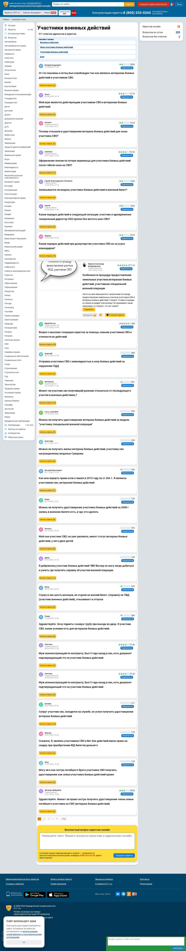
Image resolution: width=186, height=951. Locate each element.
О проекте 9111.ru (103, 884)
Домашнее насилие (14, 119)
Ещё (42, 57)
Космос (8, 206)
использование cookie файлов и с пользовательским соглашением (24, 934)
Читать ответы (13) (47, 256)
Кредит (8, 214)
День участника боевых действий (56, 47)
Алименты (9, 54)
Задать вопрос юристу (61, 879)
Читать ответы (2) (47, 85)
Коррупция (10, 202)
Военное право (12, 90)
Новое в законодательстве (17, 271)
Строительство (12, 372)
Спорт (7, 364)
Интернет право (12, 182)
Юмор (7, 417)
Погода (8, 303)
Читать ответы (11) (47, 578)
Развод (8, 332)
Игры (7, 159)
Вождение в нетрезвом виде (18, 94)
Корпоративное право (15, 198)
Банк (7, 74)
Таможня (9, 380)
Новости (9, 275)
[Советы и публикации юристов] (6, 4)
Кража (8, 210)
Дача (7, 106)
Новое (50, 12)
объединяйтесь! (34, 3)
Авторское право (13, 50)
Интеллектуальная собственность (14, 176)
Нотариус (9, 279)
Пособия (9, 311)
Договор (9, 110)
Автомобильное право (15, 46)
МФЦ (7, 251)
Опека (7, 295)
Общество (9, 291)
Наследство (10, 259)
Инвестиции (10, 171)
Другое (8, 123)
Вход (179, 4)
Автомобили (10, 42)
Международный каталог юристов (22, 879)
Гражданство (11, 102)
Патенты (9, 299)
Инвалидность (11, 167)
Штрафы (9, 405)
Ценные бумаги (12, 401)
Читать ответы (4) (47, 114)
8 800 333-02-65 (87, 855)
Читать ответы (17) (47, 173)
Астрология (10, 70)
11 (57, 819)
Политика (9, 307)
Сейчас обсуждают (32, 12)
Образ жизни (11, 283)
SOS (73, 12)
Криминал (9, 218)
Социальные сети (13, 360)
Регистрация (146, 884)
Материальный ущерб (15, 230)
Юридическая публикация (17, 421)
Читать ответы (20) (47, 344)
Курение (8, 226)
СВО (7, 344)
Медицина (9, 234)
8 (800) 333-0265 (137, 13)
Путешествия (11, 328)
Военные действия (49, 42)
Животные (10, 135)
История (9, 186)
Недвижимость (12, 263)
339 (178, 32)
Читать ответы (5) (47, 144)
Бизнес (8, 82)
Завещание (10, 143)
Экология (9, 409)
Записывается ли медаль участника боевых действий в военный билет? (83, 189)
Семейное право (12, 352)
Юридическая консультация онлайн (30, 6)
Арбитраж (9, 62)
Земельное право (13, 155)
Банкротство (11, 78)
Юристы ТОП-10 (12, 12)
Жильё (8, 139)
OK (24, 942)
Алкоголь (9, 58)
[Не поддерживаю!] (100, 315)
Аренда (8, 66)
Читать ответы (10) (47, 403)
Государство (11, 98)
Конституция (11, 194)
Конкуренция (11, 190)
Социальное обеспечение (17, 356)
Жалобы (9, 131)
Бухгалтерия (10, 86)
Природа (9, 324)
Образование (11, 287)
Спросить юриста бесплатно (153, 4)
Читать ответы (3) (47, 665)
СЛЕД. (63, 819)
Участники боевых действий (54, 52)
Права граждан (12, 315)
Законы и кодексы (104, 879)
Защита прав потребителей (18, 147)
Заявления (10, 151)
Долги (7, 115)
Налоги (8, 255)
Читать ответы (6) (47, 461)
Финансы (9, 397)
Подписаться (127, 68)
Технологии (10, 384)
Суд (6, 376)
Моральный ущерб (14, 247)
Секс (7, 348)
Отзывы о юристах (15, 884)
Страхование (11, 368)
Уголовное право (13, 392)
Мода (7, 242)
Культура (9, 222)
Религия (8, 336)
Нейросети (10, 267)
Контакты (145, 879)
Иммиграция (11, 163)
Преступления (11, 319)
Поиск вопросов (58, 884)
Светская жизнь (12, 340)
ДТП (7, 127)
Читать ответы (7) (47, 490)
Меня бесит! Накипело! (15, 238)
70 (178, 26)
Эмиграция (10, 413)
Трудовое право (12, 388)
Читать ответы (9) (47, 374)
